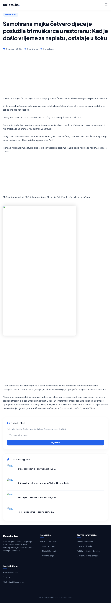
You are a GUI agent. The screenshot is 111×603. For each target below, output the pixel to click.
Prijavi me (55, 442)
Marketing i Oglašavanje (13, 582)
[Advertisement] (55, 78)
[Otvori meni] (106, 4)
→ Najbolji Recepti (48, 551)
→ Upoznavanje (47, 556)
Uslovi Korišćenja (84, 546)
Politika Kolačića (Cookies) (88, 551)
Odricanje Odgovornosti (87, 556)
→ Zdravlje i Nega (48, 546)
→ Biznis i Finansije (48, 541)
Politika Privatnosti (85, 541)
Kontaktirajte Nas (10, 572)
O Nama (6, 577)
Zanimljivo (10, 15)
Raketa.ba (11, 5)
